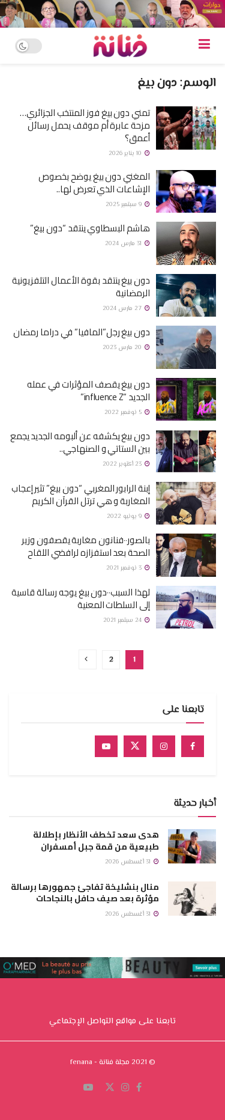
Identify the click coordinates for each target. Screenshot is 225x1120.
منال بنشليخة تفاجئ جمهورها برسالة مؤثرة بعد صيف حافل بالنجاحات (85, 893)
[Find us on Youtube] (106, 746)
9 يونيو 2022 (125, 516)
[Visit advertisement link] (112, 14)
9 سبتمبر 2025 (124, 204)
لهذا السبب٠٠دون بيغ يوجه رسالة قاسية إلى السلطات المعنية (80, 598)
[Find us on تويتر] (110, 1088)
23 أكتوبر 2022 (123, 464)
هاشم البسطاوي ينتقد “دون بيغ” (90, 228)
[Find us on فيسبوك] (139, 1088)
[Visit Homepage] (120, 46)
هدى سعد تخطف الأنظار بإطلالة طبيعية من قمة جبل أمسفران (96, 840)
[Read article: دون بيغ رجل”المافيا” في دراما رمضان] (186, 347)
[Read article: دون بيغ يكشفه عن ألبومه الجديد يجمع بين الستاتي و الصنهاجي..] (186, 451)
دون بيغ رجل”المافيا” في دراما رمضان (81, 332)
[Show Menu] (204, 46)
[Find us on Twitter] (135, 746)
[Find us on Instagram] (163, 746)
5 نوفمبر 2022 (123, 412)
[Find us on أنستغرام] (125, 1088)
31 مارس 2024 (124, 243)
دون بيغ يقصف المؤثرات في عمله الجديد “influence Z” (88, 391)
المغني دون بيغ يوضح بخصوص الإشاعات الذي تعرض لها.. (94, 183)
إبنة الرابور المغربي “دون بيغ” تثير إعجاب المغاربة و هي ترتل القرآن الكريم (80, 494)
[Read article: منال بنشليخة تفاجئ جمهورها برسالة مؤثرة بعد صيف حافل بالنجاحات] (192, 898)
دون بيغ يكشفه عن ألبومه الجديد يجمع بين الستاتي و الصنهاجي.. (80, 442)
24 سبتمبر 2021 (123, 620)
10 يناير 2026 (126, 153)
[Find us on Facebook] (192, 746)
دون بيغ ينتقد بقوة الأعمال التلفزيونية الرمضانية (81, 287)
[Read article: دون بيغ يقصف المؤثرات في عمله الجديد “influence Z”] (186, 399)
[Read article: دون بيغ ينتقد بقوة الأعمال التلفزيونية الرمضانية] (186, 295)
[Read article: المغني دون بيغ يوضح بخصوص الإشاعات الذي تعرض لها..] (186, 191)
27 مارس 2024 (123, 308)
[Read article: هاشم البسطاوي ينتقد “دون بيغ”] (186, 243)
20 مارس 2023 (123, 347)
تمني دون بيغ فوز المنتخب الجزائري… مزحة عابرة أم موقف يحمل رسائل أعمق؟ (85, 125)
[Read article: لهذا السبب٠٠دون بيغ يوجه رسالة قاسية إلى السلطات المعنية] (186, 607)
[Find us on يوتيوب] (88, 1088)
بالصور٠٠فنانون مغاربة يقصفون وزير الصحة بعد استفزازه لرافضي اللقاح (86, 546)
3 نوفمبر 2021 (124, 568)
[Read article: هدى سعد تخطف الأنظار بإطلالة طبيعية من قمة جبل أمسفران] (192, 846)
